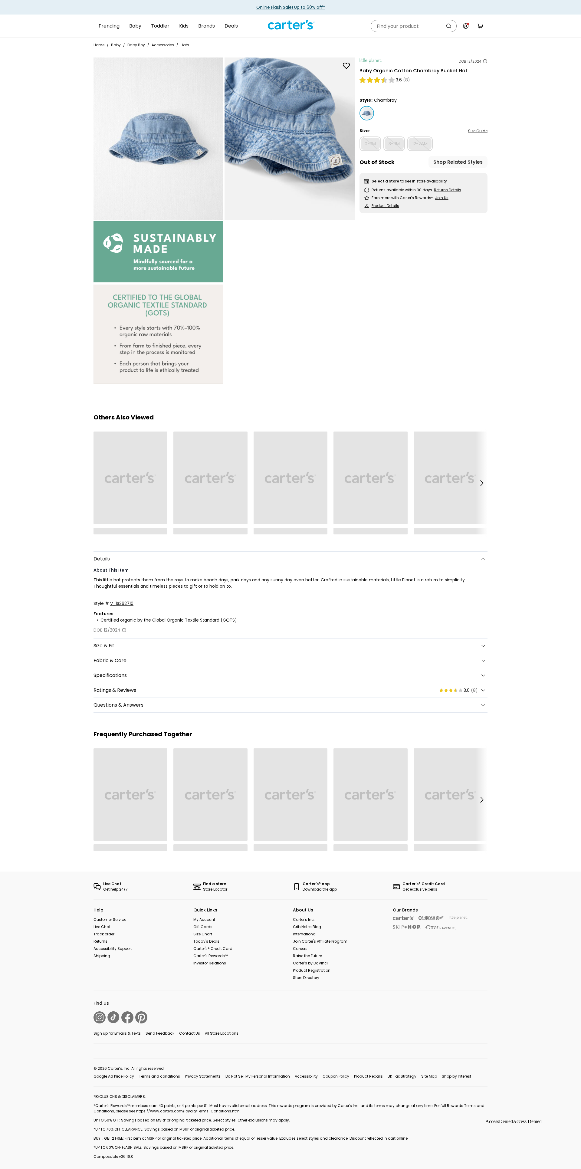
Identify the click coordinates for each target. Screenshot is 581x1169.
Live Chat (102, 926)
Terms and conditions (159, 1076)
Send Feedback (160, 1033)
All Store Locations (221, 1033)
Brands (206, 25)
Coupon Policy (336, 1076)
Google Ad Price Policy (114, 1076)
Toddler (160, 25)
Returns (100, 941)
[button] (481, 483)
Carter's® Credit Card (212, 948)
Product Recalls (368, 1076)
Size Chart (202, 934)
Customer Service (110, 919)
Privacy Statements (203, 1076)
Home (99, 45)
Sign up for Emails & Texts (117, 1033)
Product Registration (311, 970)
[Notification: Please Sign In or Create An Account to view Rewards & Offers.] (465, 26)
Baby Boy (136, 45)
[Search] (449, 26)
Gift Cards (202, 926)
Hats (185, 45)
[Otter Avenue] (440, 927)
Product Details (385, 205)
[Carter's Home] (290, 25)
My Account (204, 919)
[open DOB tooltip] (485, 61)
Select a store (385, 181)
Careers (300, 948)
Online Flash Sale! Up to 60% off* (290, 7)
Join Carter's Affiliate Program (320, 941)
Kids (184, 25)
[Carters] (403, 918)
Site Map (429, 1076)
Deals (231, 25)
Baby (135, 25)
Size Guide (477, 130)
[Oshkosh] (431, 918)
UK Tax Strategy (402, 1076)
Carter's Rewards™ (210, 955)
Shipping (102, 955)
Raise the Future (307, 955)
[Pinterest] (141, 1017)
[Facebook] (127, 1017)
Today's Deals (206, 941)
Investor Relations (209, 963)
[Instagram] (100, 1017)
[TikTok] (113, 1017)
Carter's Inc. (304, 919)
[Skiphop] (407, 927)
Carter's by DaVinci (310, 963)
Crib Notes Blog (307, 926)
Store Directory (306, 977)
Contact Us (189, 1033)
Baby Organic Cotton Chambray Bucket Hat (413, 70)
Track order (104, 934)
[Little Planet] (458, 918)
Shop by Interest (456, 1076)
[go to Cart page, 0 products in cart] (480, 26)
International (305, 934)
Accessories (163, 45)
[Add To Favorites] (346, 65)
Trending (109, 25)
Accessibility (306, 1076)
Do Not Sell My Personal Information (257, 1076)
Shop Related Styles (458, 162)
